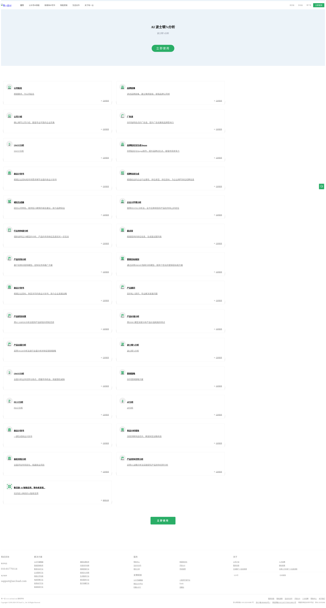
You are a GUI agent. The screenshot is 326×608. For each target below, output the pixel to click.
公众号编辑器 (38, 562)
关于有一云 (89, 5)
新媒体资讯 (183, 562)
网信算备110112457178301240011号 (284, 602)
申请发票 (183, 569)
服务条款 (236, 565)
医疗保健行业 (84, 583)
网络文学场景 (38, 576)
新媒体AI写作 (50, 5)
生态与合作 (137, 565)
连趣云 (182, 587)
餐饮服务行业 (84, 580)
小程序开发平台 (185, 580)
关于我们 (322, 599)
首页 (22, 5)
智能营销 (63, 5)
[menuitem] (22, 5)
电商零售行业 (38, 580)
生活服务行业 (84, 576)
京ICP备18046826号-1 (263, 602)
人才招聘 (282, 562)
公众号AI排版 (34, 5)
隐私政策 (282, 565)
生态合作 (76, 5)
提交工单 (137, 569)
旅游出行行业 (38, 583)
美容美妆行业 (38, 587)
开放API (182, 565)
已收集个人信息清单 (240, 569)
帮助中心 (137, 562)
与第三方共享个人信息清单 (288, 569)
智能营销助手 (38, 565)
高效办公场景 (84, 573)
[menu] (151, 5)
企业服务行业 (38, 573)
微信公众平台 (138, 584)
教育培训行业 (38, 569)
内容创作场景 (84, 565)
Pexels (182, 583)
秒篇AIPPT (137, 587)
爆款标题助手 (84, 562)
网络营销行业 (84, 569)
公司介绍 (236, 562)
